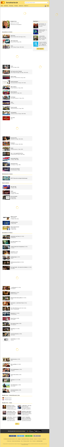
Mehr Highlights (40, 48)
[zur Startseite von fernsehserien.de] (3, 2)
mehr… (17, 423)
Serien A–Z (21, 5)
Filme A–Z (26, 5)
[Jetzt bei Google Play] (30, 431)
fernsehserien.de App (20, 431)
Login (48, 5)
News (2, 5)
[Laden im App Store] (38, 431)
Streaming (11, 5)
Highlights (35, 21)
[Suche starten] (48, 2)
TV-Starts (16, 5)
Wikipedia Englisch (8, 399)
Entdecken (6, 5)
